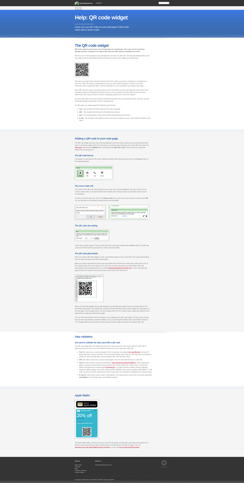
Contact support (79, 472)
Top (164, 464)
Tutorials (77, 466)
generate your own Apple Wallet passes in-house (92, 447)
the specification (134, 352)
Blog (76, 468)
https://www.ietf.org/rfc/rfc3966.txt (124, 363)
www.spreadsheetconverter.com (120, 268)
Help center (78, 465)
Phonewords (110, 367)
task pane (78, 147)
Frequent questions (81, 470)
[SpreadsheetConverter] (84, 3)
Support (99, 3)
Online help (78, 8)
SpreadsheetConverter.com (103, 465)
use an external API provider (129, 447)
